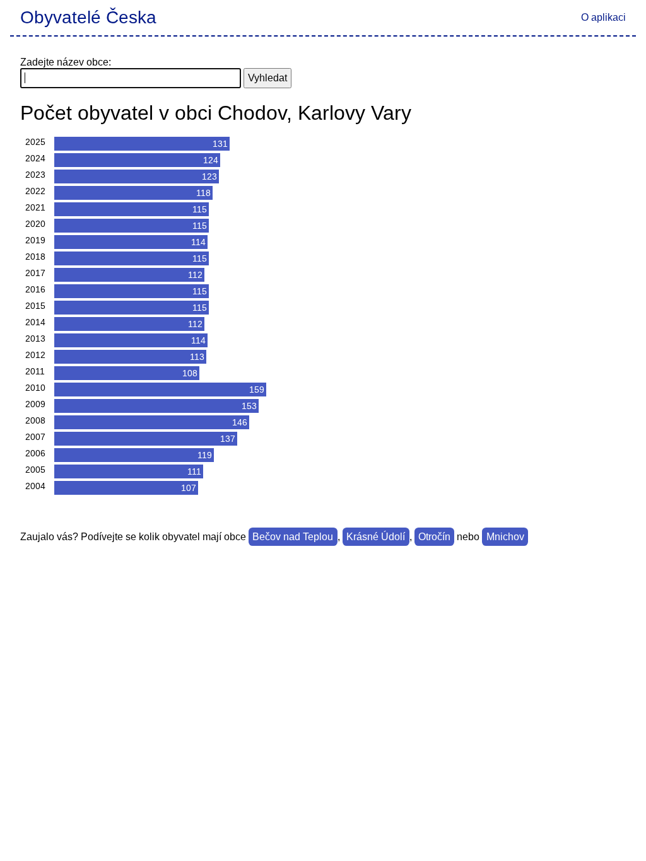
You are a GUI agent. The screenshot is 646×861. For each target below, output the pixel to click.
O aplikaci (603, 17)
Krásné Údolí (375, 536)
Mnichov (505, 536)
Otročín (434, 536)
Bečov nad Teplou (292, 536)
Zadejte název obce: (65, 62)
